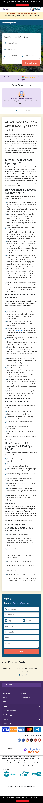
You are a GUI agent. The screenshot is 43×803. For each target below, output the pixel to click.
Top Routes (7, 724)
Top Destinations (9, 711)
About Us (6, 689)
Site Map (5, 697)
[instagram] (27, 740)
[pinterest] (35, 740)
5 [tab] (29, 110)
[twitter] (31, 740)
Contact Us (6, 693)
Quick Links (7, 685)
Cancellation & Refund (28, 689)
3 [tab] (22, 110)
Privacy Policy (14, 2)
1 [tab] (16, 110)
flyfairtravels (6, 10)
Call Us (37, 9)
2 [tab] (19, 110)
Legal (5, 706)
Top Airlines (7, 715)
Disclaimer (24, 693)
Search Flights (31, 63)
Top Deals (6, 719)
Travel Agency (25, 697)
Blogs (5, 701)
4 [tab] (26, 110)
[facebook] (19, 740)
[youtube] (39, 740)
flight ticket (19, 331)
